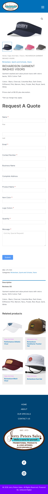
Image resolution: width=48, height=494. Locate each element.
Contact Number (9, 155)
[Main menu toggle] (43, 7)
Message (6, 229)
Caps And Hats (13, 56)
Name (5, 117)
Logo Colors (8, 208)
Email (5, 144)
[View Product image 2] (18, 46)
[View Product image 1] (7, 46)
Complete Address (10, 176)
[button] (42, 19)
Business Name (8, 165)
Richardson (6, 62)
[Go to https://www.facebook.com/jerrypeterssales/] (24, 462)
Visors (22, 56)
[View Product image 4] (41, 46)
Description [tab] (7, 282)
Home (4, 56)
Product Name (8, 187)
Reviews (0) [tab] (7, 286)
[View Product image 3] (29, 46)
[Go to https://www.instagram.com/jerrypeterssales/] (24, 473)
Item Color (7, 197)
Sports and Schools (19, 62)
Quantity (6, 219)
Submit (8, 257)
